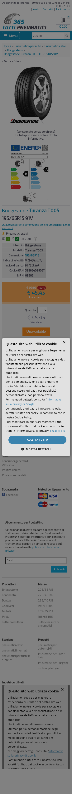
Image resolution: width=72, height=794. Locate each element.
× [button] (64, 342)
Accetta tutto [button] (37, 439)
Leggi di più (57, 431)
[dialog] (36, 397)
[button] (36, 449)
